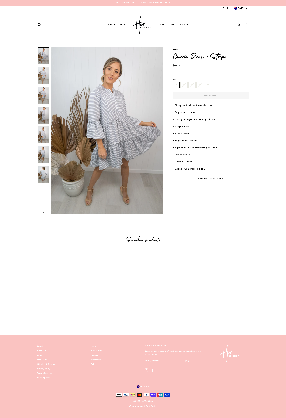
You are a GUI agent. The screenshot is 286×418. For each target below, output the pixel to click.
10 (184, 85)
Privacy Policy (43, 369)
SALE (123, 25)
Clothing (95, 355)
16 (208, 85)
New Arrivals (96, 351)
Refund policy (43, 378)
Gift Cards (42, 351)
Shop (111, 25)
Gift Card (167, 25)
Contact (40, 355)
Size (175, 79)
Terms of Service (44, 373)
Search (40, 346)
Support (184, 25)
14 (200, 85)
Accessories (96, 360)
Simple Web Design (148, 406)
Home (175, 50)
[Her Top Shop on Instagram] (146, 370)
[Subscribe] (187, 361)
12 (192, 85)
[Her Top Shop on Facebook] (152, 370)
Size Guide (42, 360)
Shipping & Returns (210, 179)
